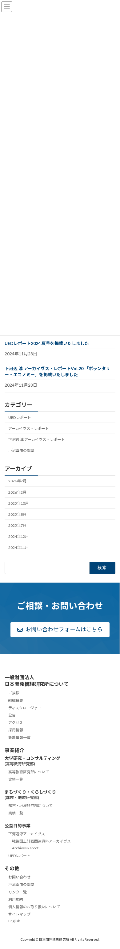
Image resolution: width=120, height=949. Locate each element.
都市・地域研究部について (30, 805)
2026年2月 (17, 492)
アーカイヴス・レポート (28, 428)
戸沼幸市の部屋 (21, 450)
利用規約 (15, 899)
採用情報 (15, 730)
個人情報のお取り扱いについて (34, 907)
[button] (60, 629)
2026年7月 (17, 481)
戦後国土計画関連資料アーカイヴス (41, 841)
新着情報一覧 (19, 737)
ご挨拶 (13, 693)
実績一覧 (15, 779)
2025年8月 (17, 514)
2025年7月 (17, 525)
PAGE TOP (111, 914)
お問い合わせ (19, 877)
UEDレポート (19, 417)
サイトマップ (19, 914)
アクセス (15, 723)
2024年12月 (18, 536)
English (14, 921)
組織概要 (15, 700)
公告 (12, 715)
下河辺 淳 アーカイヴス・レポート (36, 439)
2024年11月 (18, 547)
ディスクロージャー (24, 708)
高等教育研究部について (28, 772)
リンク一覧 (17, 892)
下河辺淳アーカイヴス (26, 834)
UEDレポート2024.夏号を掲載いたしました (47, 343)
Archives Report (25, 848)
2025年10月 (18, 503)
